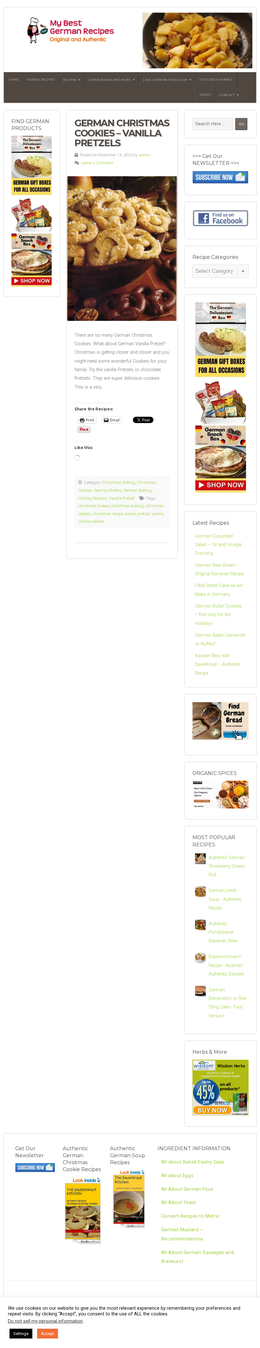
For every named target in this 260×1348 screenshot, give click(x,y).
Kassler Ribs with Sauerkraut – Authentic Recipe (218, 664)
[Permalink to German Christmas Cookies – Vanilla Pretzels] (122, 248)
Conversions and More (110, 80)
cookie (130, 513)
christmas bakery (94, 505)
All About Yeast (178, 1202)
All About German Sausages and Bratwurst (197, 1257)
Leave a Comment (97, 162)
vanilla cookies (91, 521)
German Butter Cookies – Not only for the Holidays (218, 614)
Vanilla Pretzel (121, 498)
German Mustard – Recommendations (182, 1234)
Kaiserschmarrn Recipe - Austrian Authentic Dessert (226, 965)
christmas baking (128, 505)
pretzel (143, 513)
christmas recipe (108, 513)
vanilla (158, 513)
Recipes (69, 80)
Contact (227, 95)
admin (144, 155)
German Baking (137, 490)
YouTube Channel (216, 79)
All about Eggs (177, 1175)
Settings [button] (21, 1333)
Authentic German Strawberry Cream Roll (227, 866)
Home (14, 79)
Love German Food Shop (165, 80)
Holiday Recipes (92, 498)
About (205, 95)
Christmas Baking (118, 482)
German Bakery (107, 490)
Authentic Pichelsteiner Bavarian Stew (223, 932)
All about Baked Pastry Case (192, 1162)
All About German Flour (187, 1189)
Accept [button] (47, 1333)
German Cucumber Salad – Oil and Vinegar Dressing (218, 545)
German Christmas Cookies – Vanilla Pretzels (122, 132)
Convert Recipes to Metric (190, 1216)
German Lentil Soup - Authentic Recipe (225, 899)
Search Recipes (41, 79)
